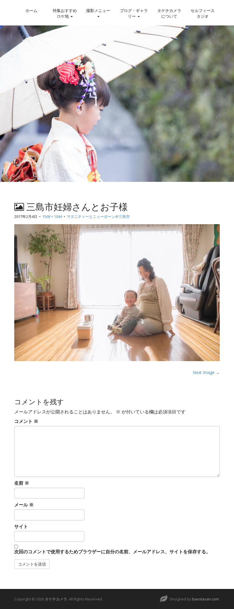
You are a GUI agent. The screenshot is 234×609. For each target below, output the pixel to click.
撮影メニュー (98, 10)
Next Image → (206, 372)
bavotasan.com (205, 599)
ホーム (31, 10)
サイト (21, 526)
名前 (21, 483)
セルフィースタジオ (203, 13)
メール (24, 504)
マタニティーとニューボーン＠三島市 (98, 216)
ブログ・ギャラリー (134, 13)
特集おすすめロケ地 (65, 13)
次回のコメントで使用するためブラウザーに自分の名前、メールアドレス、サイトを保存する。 (112, 551)
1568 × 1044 (52, 216)
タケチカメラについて (169, 13)
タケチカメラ (56, 599)
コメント (26, 421)
